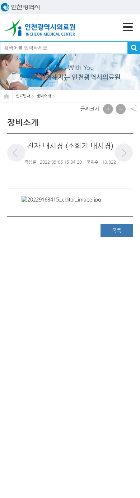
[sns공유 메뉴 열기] (133, 109)
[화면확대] (108, 109)
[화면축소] (120, 109)
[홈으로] (39, 28)
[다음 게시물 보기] (124, 153)
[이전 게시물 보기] (16, 153)
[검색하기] (133, 47)
